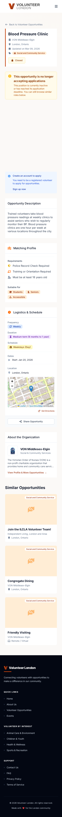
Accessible (19, 297)
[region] (31, 392)
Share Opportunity (33, 421)
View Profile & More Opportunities (27, 472)
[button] (31, 389)
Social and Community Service (31, 53)
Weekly (17, 326)
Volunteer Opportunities (19, 710)
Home (10, 698)
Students (18, 292)
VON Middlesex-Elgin (23, 39)
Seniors (35, 292)
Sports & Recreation (17, 750)
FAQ (9, 773)
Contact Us (12, 767)
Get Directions (47, 411)
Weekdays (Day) (22, 347)
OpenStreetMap (36, 405)
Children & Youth (15, 738)
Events (10, 715)
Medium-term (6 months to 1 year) (31, 336)
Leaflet (22, 405)
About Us (11, 704)
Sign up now (19, 189)
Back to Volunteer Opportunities (25, 24)
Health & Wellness (16, 744)
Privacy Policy (14, 779)
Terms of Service (15, 784)
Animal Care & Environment (21, 733)
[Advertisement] (31, 135)
